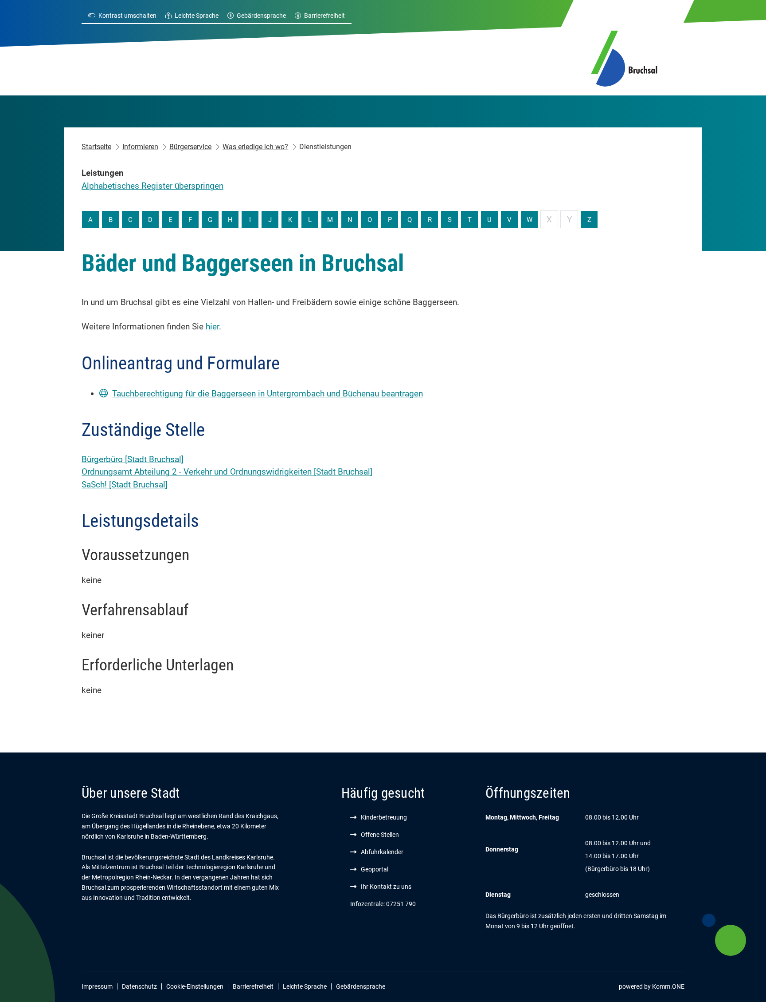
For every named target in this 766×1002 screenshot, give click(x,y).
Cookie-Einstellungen (194, 986)
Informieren (140, 147)
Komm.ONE (668, 986)
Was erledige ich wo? (255, 147)
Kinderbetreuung (384, 817)
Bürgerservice (190, 147)
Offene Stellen (380, 834)
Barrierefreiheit (324, 15)
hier (212, 326)
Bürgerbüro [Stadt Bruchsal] (133, 459)
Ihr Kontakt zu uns (386, 886)
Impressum (97, 986)
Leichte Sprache (197, 15)
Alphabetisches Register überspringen (152, 186)
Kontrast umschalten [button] (127, 15)
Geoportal (374, 869)
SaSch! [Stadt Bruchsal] (125, 484)
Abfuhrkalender (382, 851)
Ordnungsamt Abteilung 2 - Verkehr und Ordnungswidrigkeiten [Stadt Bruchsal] (227, 472)
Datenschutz (139, 986)
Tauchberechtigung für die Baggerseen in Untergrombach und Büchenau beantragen (267, 393)
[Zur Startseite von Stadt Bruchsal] (624, 57)
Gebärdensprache (261, 15)
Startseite (96, 147)
